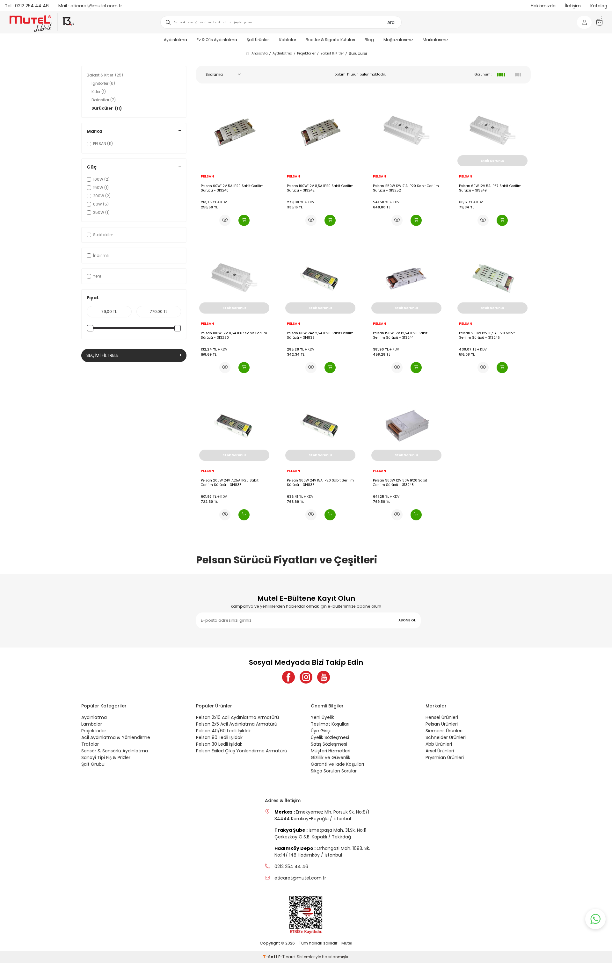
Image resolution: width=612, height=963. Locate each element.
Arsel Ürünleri (440, 751)
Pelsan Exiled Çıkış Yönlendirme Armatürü (241, 751)
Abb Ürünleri (439, 744)
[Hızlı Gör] (224, 220)
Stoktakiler (103, 234)
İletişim (573, 6)
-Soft (270, 956)
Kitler (98, 91)
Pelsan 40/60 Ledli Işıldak (223, 731)
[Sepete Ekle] (244, 220)
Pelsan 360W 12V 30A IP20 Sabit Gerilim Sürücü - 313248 (400, 482)
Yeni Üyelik (322, 717)
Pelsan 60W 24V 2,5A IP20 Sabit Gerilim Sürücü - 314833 (320, 335)
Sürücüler (106, 108)
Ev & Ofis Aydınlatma (217, 39)
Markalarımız (435, 39)
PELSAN (207, 176)
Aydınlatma (175, 39)
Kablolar (287, 39)
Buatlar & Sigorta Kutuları (330, 39)
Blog (369, 39)
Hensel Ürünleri (442, 717)
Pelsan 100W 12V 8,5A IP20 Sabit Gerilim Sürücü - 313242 (320, 188)
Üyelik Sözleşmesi (330, 737)
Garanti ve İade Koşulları (337, 764)
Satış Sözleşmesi (329, 744)
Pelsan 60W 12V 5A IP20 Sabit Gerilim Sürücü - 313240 (232, 188)
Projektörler (306, 53)
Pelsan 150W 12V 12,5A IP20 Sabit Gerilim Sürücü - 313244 (400, 335)
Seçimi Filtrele (102, 355)
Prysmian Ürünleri (445, 757)
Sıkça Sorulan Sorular (334, 771)
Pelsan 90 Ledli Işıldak (219, 737)
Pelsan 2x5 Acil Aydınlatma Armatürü (236, 724)
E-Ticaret (287, 956)
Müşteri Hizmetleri (330, 751)
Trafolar (90, 744)
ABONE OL (407, 620)
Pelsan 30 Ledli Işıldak (219, 744)
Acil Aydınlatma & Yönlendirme (115, 737)
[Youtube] (323, 677)
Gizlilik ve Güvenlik (330, 757)
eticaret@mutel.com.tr (90, 6)
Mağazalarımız (398, 39)
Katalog (598, 6)
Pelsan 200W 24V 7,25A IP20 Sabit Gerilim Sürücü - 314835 (230, 482)
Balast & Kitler (332, 53)
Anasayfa (259, 53)
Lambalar (91, 724)
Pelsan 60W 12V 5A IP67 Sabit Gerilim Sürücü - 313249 (490, 188)
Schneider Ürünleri (446, 737)
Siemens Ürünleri (444, 731)
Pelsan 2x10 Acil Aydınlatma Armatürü (237, 717)
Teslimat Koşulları (330, 724)
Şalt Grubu (93, 764)
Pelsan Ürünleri (442, 724)
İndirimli (101, 255)
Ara (391, 22)
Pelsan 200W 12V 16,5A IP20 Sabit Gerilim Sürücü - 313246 (487, 335)
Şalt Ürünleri (258, 39)
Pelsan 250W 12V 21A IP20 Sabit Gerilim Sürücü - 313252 (406, 188)
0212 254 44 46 (27, 6)
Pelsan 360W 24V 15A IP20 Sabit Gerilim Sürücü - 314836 (320, 482)
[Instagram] (306, 677)
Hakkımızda (543, 6)
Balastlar (103, 100)
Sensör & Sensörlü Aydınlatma (114, 751)
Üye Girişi (321, 731)
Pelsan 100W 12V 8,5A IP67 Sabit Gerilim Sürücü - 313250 (234, 335)
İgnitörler (103, 83)
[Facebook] (288, 677)
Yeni (97, 276)
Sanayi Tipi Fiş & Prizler (105, 757)
